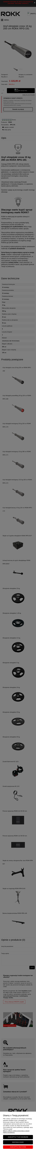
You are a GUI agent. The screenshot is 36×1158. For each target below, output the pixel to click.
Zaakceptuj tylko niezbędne (18, 1137)
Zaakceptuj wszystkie (18, 1147)
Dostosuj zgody (18, 1142)
